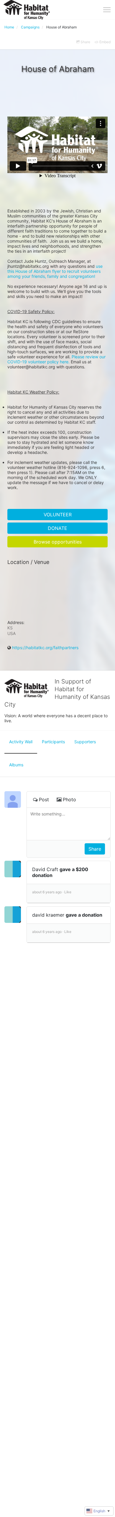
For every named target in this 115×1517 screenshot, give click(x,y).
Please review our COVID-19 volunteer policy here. (57, 359)
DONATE (57, 528)
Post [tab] (44, 799)
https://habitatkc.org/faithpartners (45, 647)
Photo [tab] (69, 799)
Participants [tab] (53, 741)
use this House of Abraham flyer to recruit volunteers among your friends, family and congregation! (55, 271)
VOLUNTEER (58, 515)
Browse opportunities (58, 542)
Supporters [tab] (85, 741)
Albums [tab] (16, 764)
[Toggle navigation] (107, 9)
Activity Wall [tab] (20, 741)
